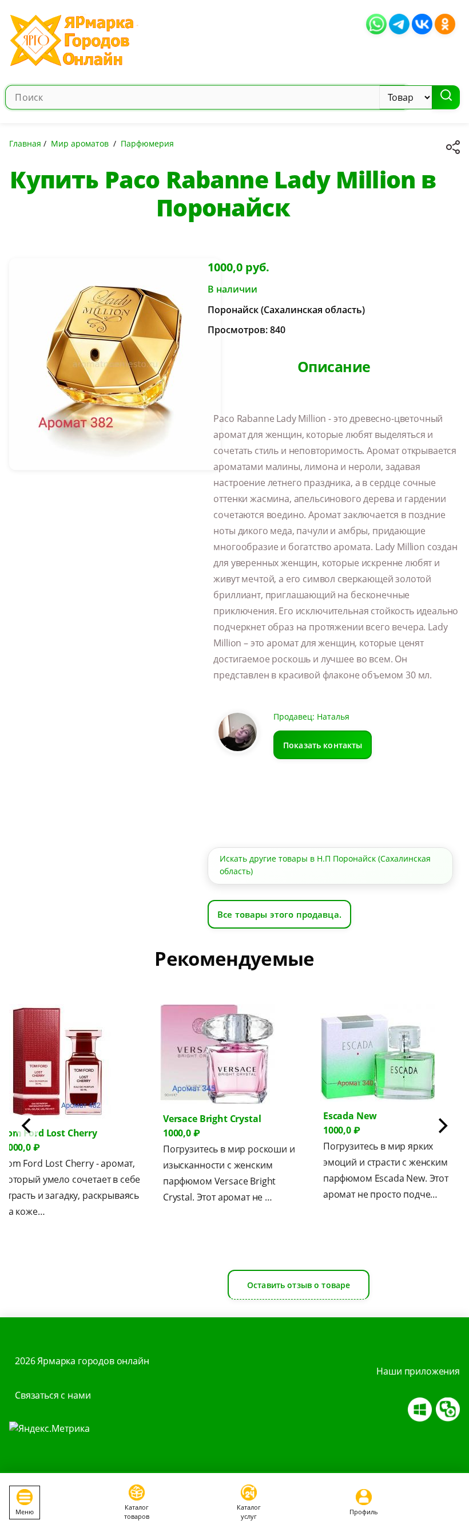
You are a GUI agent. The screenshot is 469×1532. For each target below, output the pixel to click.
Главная (25, 143)
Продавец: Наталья (311, 716)
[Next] (441, 1126)
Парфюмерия (147, 143)
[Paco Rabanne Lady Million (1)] (115, 368)
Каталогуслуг (249, 1511)
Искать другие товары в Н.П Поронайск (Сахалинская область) (325, 864)
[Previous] (27, 1126)
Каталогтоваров (136, 1511)
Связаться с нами (52, 1395)
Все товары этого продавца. (279, 913)
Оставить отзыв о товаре (298, 1285)
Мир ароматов (80, 143)
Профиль (363, 1511)
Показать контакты (322, 744)
